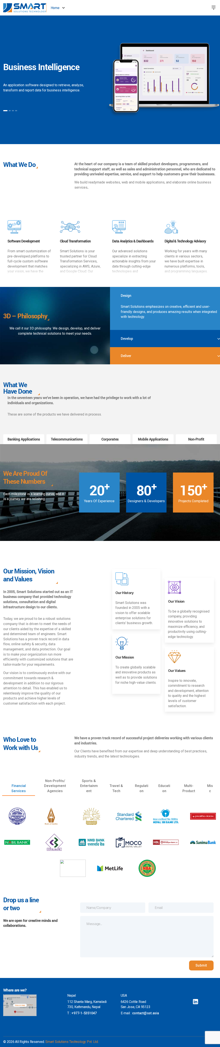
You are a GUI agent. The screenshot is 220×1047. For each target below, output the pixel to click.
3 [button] (13, 110)
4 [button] (16, 110)
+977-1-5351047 (84, 1013)
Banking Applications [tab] (24, 439)
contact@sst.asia (145, 1013)
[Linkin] (195, 1001)
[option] (110, 79)
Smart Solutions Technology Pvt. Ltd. (71, 1042)
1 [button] (5, 110)
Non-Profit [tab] (196, 439)
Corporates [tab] (110, 439)
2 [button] (10, 110)
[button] (213, 7)
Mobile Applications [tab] (153, 439)
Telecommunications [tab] (67, 439)
